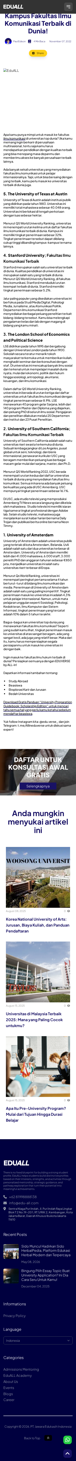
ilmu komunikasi (14, 138)
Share (40, 53)
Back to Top (32, 1438)
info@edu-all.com (23, 1203)
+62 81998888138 (22, 1197)
